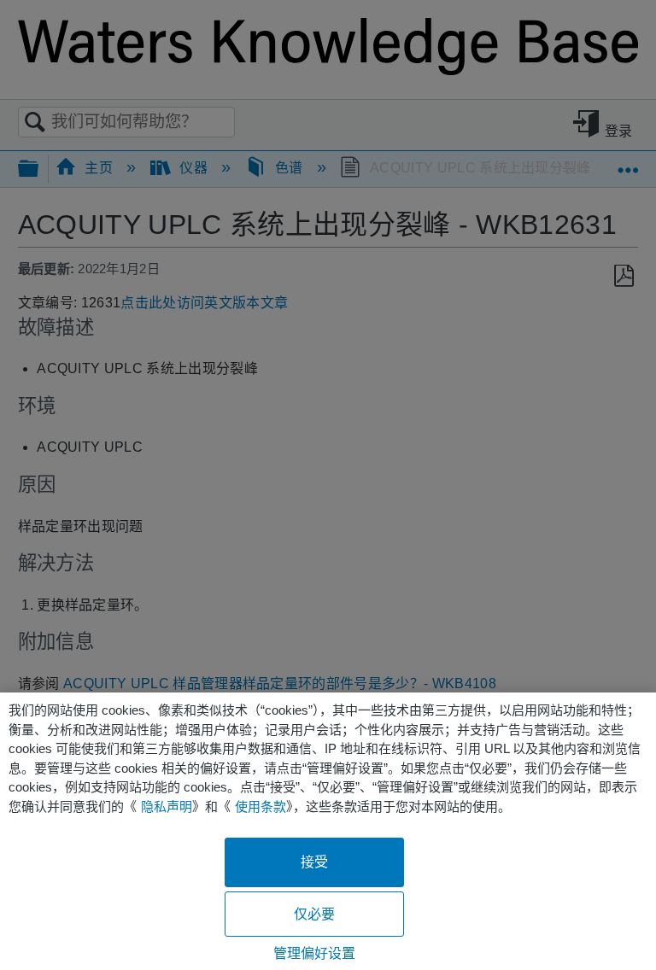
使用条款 (260, 806)
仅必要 (314, 914)
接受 (314, 862)
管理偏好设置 (314, 953)
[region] (328, 831)
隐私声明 (166, 806)
